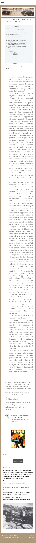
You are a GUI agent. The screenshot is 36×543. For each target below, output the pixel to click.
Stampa (6, 535)
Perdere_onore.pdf (17, 417)
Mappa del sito (14, 535)
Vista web (31, 537)
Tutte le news (18, 461)
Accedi (32, 535)
